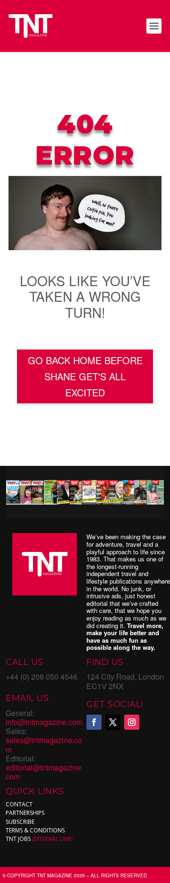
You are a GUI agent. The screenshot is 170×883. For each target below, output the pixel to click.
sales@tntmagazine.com (44, 744)
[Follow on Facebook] (94, 722)
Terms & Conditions (35, 830)
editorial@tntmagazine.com (44, 772)
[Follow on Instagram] (131, 722)
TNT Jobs (18, 839)
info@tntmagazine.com (44, 722)
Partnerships (25, 813)
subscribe (20, 822)
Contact (19, 804)
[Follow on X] (112, 722)
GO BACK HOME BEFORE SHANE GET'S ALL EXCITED (85, 376)
